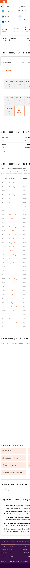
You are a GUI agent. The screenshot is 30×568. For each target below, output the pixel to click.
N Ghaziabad (12, 215)
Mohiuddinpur (12, 195)
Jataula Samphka (13, 307)
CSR (21, 561)
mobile (26, 561)
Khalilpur (11, 319)
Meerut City (12, 187)
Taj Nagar (11, 303)
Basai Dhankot (13, 291)
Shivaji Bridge (12, 243)
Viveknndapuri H (13, 259)
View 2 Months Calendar (20, 111)
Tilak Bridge (12, 239)
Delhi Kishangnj (13, 255)
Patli (10, 299)
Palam (10, 275)
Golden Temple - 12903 (6, 552)
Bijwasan (11, 283)
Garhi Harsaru (12, 295)
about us (3, 561)
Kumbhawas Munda (14, 323)
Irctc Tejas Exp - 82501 (6, 549)
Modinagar (11, 199)
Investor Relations (13, 561)
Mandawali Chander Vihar (15, 235)
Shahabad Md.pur (13, 279)
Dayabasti (11, 263)
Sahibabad (11, 223)
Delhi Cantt (12, 271)
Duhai (10, 207)
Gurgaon (11, 287)
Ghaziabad (11, 219)
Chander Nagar (13, 227)
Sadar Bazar (12, 251)
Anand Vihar (12, 231)
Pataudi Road (12, 311)
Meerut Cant (12, 183)
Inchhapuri (11, 315)
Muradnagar (12, 203)
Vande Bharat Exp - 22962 (7, 547)
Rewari (10, 327)
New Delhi (11, 247)
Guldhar (11, 211)
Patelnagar (11, 267)
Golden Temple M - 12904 (7, 557)
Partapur (11, 191)
